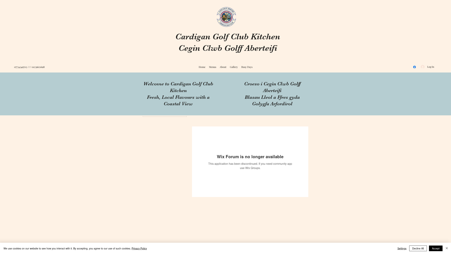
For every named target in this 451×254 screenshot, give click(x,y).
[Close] (447, 248)
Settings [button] (401, 248)
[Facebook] (414, 67)
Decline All (418, 248)
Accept (436, 248)
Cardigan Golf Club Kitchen (227, 36)
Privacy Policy (139, 248)
